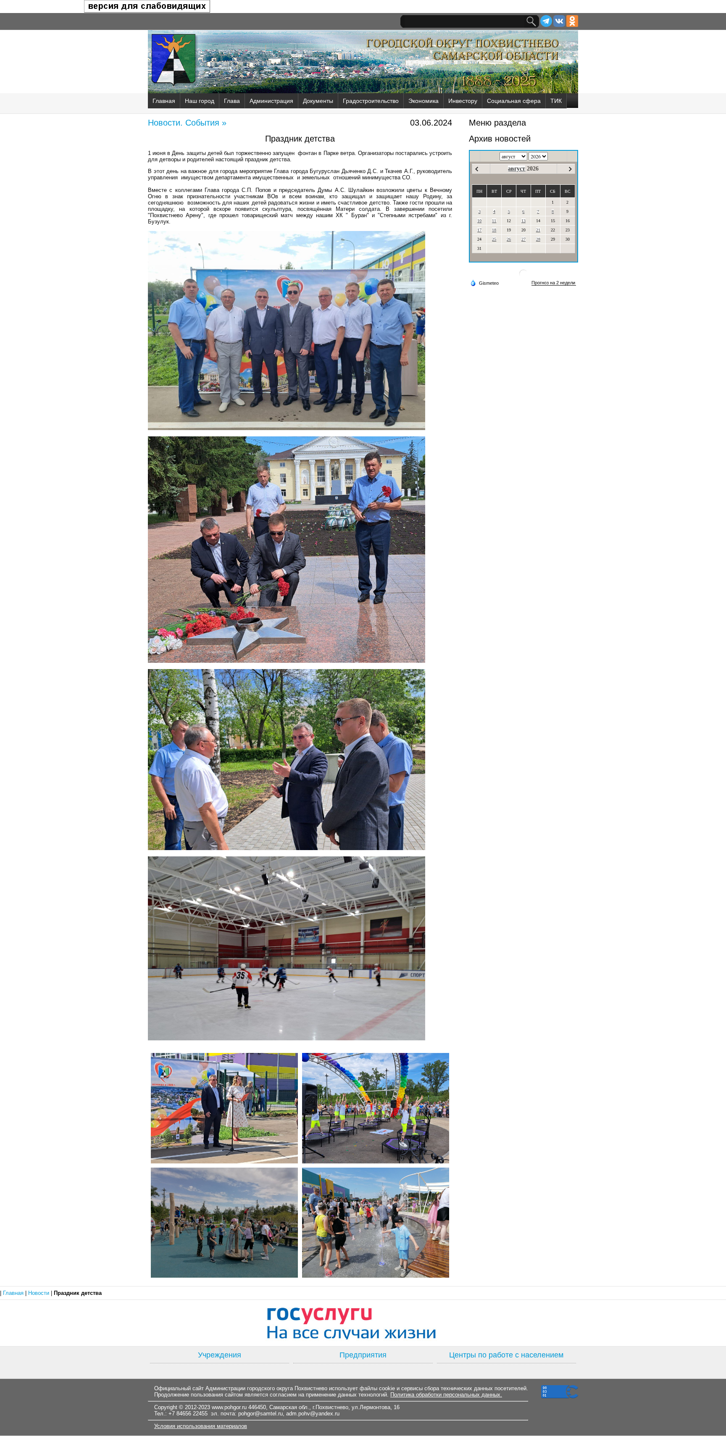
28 (538, 239)
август (516, 168)
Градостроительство (371, 100)
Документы (318, 100)
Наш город (199, 100)
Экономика (423, 100)
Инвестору (462, 100)
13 (523, 220)
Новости (39, 1293)
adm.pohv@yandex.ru (312, 1413)
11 (494, 220)
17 (479, 230)
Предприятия (363, 1355)
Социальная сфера (514, 100)
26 (509, 239)
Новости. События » (187, 122)
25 (494, 239)
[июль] (476, 169)
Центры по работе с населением (506, 1355)
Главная (164, 100)
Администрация (271, 100)
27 (523, 239)
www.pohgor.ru (229, 1407)
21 (538, 230)
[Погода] (484, 282)
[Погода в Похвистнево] (523, 277)
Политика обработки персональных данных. (446, 1394)
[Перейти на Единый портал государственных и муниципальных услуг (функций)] (363, 1323)
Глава (232, 100)
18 (494, 230)
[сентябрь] (570, 169)
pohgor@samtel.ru (260, 1413)
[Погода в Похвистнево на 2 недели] (553, 283)
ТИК (556, 100)
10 (479, 220)
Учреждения (219, 1355)
